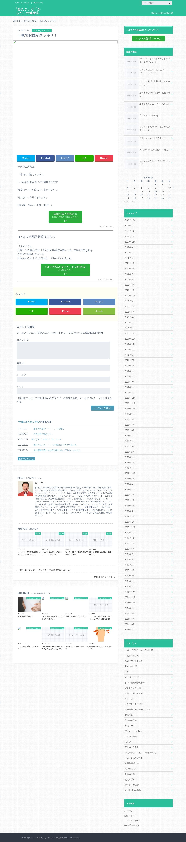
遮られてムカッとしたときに (153, 138)
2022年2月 (130, 290)
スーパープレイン (133, 677)
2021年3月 (130, 322)
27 (141, 198)
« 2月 (126, 201)
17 (169, 191)
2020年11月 (130, 338)
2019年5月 (130, 435)
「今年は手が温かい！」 (43, 434)
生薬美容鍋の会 (132, 763)
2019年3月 (130, 446)
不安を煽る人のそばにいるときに (155, 104)
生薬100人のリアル (29, 421)
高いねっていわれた (149, 115)
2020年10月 (130, 344)
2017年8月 (130, 548)
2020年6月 (130, 365)
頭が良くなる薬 (132, 785)
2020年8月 (130, 355)
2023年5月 (130, 263)
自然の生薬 (130, 774)
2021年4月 (130, 317)
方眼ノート (130, 725)
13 (141, 191)
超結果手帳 (130, 779)
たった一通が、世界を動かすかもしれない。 (155, 83)
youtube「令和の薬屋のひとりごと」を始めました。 (155, 60)
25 (127, 198)
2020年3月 (130, 382)
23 (162, 194)
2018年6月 (130, 495)
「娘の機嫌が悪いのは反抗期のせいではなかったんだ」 (57, 450)
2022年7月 (130, 274)
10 (169, 188)
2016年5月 (130, 629)
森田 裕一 (40, 482)
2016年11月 (130, 597)
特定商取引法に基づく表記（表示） (141, 752)
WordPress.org (131, 825)
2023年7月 (130, 252)
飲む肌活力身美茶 (133, 790)
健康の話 (129, 715)
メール (21, 374)
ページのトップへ (105, 227)
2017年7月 (130, 554)
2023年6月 (130, 258)
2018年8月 (130, 484)
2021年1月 (130, 333)
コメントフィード (132, 820)
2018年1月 (130, 522)
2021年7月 (130, 306)
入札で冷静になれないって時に (154, 149)
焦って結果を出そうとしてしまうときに (155, 162)
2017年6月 (130, 559)
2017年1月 (130, 586)
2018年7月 (130, 489)
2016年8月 (130, 613)
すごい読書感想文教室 (135, 682)
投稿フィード (130, 815)
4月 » (132, 201)
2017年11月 (130, 532)
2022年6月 (130, 279)
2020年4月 (130, 376)
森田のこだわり (132, 747)
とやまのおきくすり (134, 693)
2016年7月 (130, 619)
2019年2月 (130, 451)
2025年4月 (130, 225)
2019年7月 (130, 425)
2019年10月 (130, 408)
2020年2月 (130, 387)
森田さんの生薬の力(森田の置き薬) (162, 15)
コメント (23, 339)
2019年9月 (130, 414)
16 (162, 191)
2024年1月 (130, 236)
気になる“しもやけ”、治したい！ (47, 439)
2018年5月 (130, 500)
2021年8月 (130, 301)
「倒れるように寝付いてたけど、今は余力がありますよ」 (44, 569)
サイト (20, 386)
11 (127, 191)
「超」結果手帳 (132, 655)
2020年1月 (130, 392)
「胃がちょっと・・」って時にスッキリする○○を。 (55, 445)
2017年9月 (130, 543)
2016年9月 (130, 608)
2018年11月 (130, 468)
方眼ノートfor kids (133, 731)
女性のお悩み (131, 720)
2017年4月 (130, 570)
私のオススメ (131, 768)
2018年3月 (130, 511)
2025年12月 (130, 220)
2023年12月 (130, 241)
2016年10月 (130, 602)
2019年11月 (130, 403)
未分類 (128, 741)
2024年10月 (130, 231)
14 (148, 191)
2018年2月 (130, 516)
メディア (129, 698)
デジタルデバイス (133, 688)
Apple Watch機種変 (134, 661)
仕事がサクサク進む (134, 704)
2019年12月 (130, 398)
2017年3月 (130, 575)
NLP (127, 671)
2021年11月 (130, 295)
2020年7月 (130, 360)
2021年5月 (130, 312)
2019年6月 (130, 430)
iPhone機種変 (131, 666)
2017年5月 (130, 565)
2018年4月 (130, 505)
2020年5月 (130, 371)
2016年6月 (130, 624)
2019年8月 (130, 419)
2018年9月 (130, 478)
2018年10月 (130, 473)
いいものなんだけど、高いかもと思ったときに (155, 128)
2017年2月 (130, 581)
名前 (20, 363)
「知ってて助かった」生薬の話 (139, 650)
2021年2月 (130, 328)
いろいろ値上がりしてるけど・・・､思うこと (152, 71)
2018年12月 (130, 462)
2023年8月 (130, 247)
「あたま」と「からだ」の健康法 (27, 11)
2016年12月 (130, 592)
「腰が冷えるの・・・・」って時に (48, 428)
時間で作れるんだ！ (103, 577)
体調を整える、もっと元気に (138, 709)
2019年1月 (130, 457)
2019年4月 (130, 441)
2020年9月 (130, 349)
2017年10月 (130, 538)
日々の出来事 (131, 736)
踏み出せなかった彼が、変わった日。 (155, 94)
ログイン (128, 811)
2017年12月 (130, 527)
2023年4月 (130, 268)
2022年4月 (130, 285)
